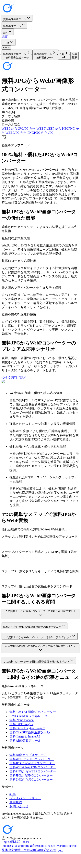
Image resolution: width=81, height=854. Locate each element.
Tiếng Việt (48, 850)
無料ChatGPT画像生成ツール (29, 732)
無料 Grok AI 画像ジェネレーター (32, 711)
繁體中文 (20, 850)
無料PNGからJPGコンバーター (31, 779)
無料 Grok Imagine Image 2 (27, 728)
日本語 (15, 841)
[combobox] (9, 42)
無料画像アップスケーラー (28, 755)
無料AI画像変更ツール (25, 740)
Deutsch (50, 845)
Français (72, 845)
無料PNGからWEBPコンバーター (32, 771)
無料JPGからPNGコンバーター (31, 775)
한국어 (31, 850)
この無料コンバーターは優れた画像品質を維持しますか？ (36, 661)
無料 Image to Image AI (24, 736)
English (6, 841)
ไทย (39, 850)
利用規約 (15, 802)
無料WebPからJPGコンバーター (31, 759)
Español (40, 845)
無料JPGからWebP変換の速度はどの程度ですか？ (32, 626)
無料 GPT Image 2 (21, 724)
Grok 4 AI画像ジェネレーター (30, 716)
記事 (5, 36)
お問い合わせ (18, 806)
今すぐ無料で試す (14, 377)
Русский (61, 845)
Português (29, 845)
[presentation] (40, 141)
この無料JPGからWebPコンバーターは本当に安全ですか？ (37, 637)
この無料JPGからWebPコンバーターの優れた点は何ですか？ (40, 611)
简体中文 (8, 850)
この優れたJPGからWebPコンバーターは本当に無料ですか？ (40, 645)
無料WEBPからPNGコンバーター (32, 767)
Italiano (18, 845)
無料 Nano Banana (21, 720)
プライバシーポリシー (25, 798)
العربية (59, 850)
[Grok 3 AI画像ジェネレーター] (8, 13)
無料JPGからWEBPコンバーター (32, 763)
